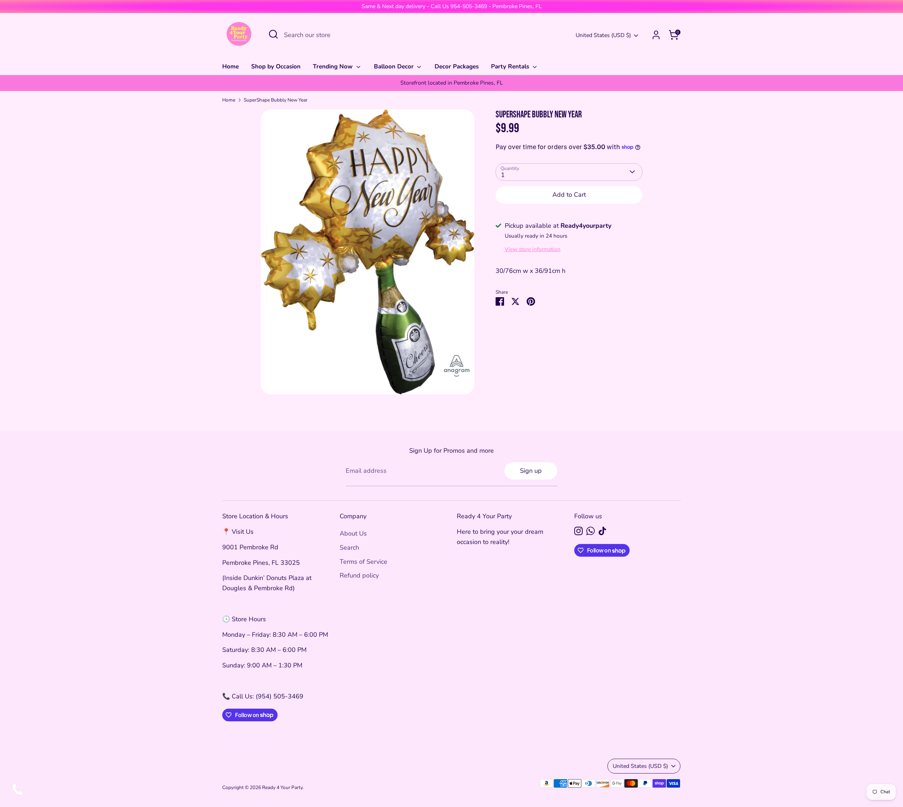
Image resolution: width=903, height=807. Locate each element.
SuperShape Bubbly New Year (276, 100)
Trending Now (333, 66)
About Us (353, 533)
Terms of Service (363, 561)
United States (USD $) (603, 35)
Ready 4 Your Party (282, 787)
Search (349, 547)
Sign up (531, 470)
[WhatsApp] (590, 531)
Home (230, 66)
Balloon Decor (395, 66)
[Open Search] (273, 34)
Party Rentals (511, 66)
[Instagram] (578, 531)
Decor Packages (457, 66)
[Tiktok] (602, 531)
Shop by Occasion (276, 66)
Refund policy (359, 575)
